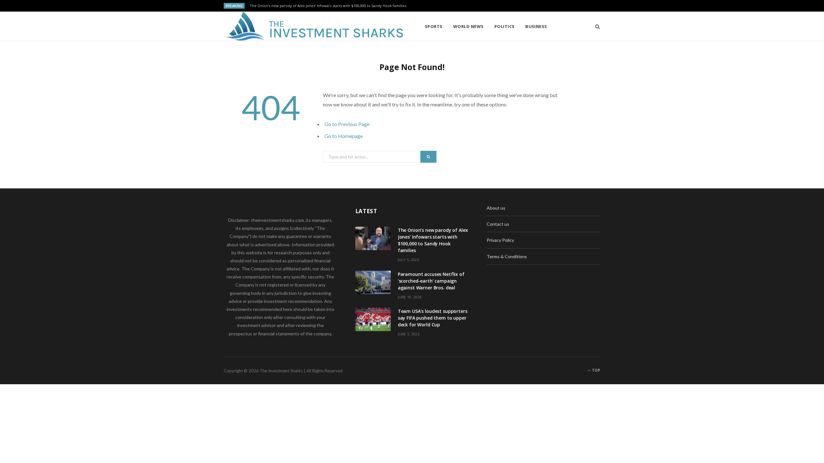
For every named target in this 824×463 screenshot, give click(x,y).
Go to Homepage (343, 136)
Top (595, 370)
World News (468, 26)
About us (496, 208)
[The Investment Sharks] (314, 26)
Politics (504, 26)
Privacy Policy (500, 240)
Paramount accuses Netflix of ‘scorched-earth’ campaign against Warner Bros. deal (431, 281)
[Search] (595, 26)
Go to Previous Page (347, 124)
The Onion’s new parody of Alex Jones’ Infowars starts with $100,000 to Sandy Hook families (328, 6)
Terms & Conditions (507, 256)
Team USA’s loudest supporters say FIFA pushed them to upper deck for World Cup (432, 318)
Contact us (498, 224)
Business (536, 26)
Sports (434, 26)
